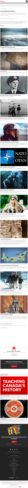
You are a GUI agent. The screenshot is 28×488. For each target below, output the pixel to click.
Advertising (14, 459)
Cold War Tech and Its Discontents (7, 47)
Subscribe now (14, 366)
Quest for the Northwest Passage (7, 290)
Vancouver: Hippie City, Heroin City (7, 214)
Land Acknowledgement (14, 468)
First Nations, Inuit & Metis (22, 325)
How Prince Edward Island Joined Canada (9, 265)
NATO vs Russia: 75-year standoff (7, 167)
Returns (14, 472)
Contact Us (14, 462)
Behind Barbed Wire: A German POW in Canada (10, 95)
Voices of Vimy (3, 71)
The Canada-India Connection (6, 314)
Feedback (14, 467)
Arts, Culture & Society (3, 325)
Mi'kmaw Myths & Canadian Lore (7, 190)
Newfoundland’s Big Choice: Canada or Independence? (12, 118)
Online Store (14, 471)
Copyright (11, 484)
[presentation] (14, 37)
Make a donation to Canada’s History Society (14, 451)
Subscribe (15, 441)
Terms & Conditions (15, 485)
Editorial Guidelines (14, 463)
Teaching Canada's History (4, 395)
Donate (14, 458)
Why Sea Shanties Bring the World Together (9, 142)
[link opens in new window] (20, 486)
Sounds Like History (3, 418)
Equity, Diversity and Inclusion (14, 466)
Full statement (25, 483)
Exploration (8, 325)
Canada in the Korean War (6, 239)
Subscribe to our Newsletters (14, 455)
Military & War (12, 325)
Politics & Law (16, 325)
